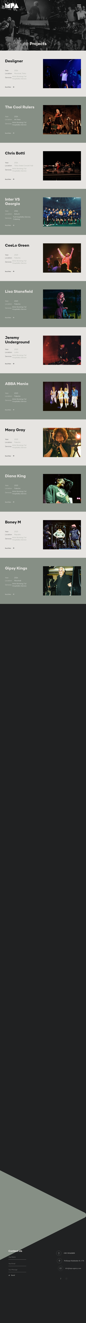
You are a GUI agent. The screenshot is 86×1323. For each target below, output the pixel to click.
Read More (8, 87)
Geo (77, 661)
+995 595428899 (68, 1253)
